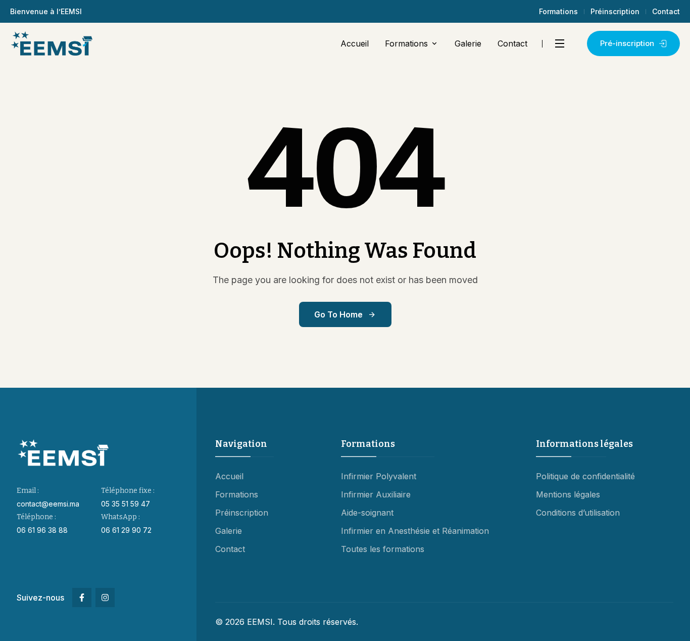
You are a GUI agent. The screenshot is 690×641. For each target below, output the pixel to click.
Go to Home (338, 314)
